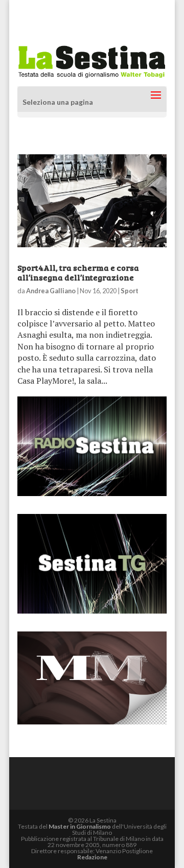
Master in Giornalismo (80, 826)
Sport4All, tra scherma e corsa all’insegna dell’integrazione (78, 272)
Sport (130, 291)
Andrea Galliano (51, 291)
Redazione (92, 857)
